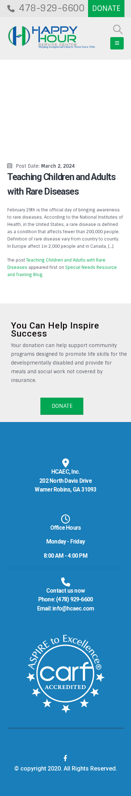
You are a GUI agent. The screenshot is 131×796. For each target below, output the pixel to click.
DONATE (62, 406)
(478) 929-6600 (74, 599)
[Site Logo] (51, 37)
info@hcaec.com (73, 608)
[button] (118, 29)
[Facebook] (65, 758)
